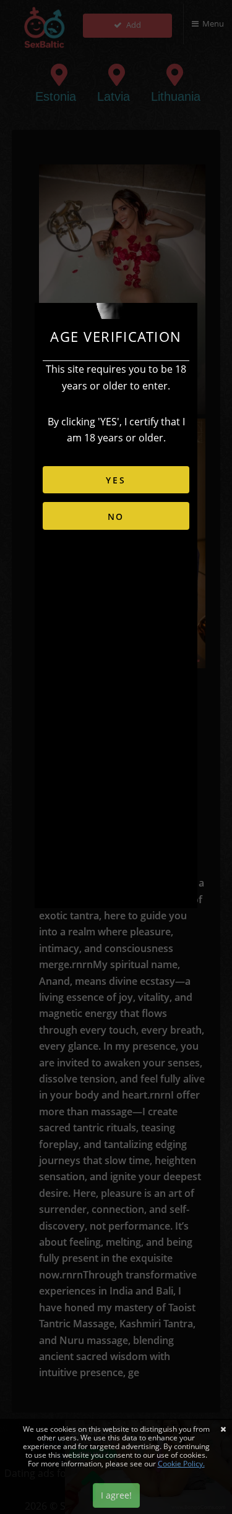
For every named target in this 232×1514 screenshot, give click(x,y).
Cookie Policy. (181, 1463)
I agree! (116, 1495)
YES (116, 480)
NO (116, 516)
